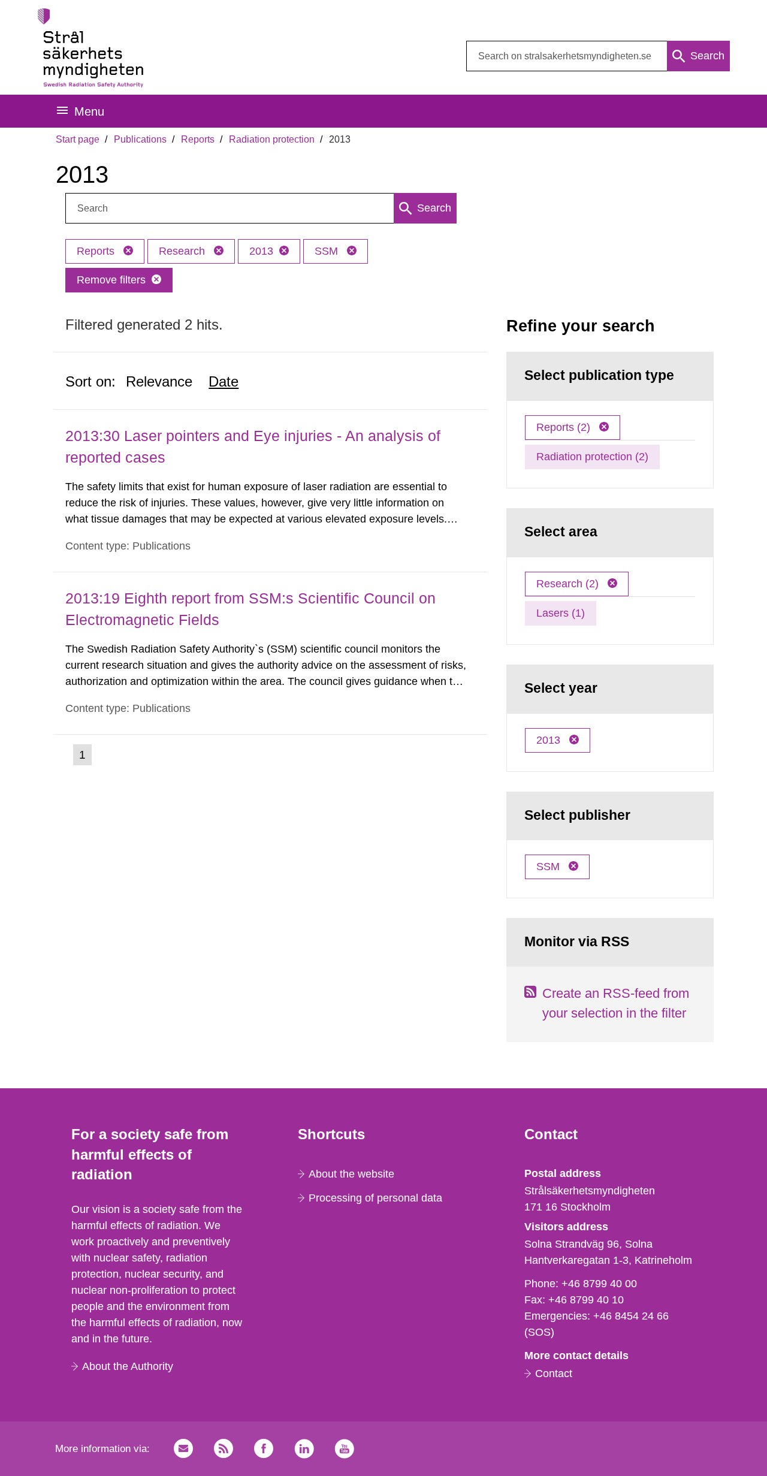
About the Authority (127, 1366)
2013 (261, 251)
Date (223, 381)
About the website (351, 1174)
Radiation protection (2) (592, 457)
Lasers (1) (560, 613)
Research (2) (569, 584)
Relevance (159, 381)
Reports (198, 139)
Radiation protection (272, 139)
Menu (89, 111)
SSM (328, 251)
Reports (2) (564, 427)
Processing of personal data (375, 1198)
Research (183, 251)
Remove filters (111, 280)
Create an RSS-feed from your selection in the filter (615, 1003)
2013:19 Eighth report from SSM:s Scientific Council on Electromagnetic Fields (250, 608)
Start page (77, 139)
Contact (553, 1374)
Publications (140, 139)
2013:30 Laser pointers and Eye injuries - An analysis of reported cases (252, 446)
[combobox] (598, 56)
